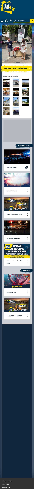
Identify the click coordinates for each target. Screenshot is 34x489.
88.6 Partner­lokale (13, 238)
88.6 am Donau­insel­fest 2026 (15, 262)
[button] (11, 21)
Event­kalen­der (12, 167)
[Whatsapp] (6, 21)
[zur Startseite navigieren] (7, 7)
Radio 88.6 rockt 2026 (14, 214)
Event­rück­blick (12, 191)
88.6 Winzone (11, 292)
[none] (2, 21)
